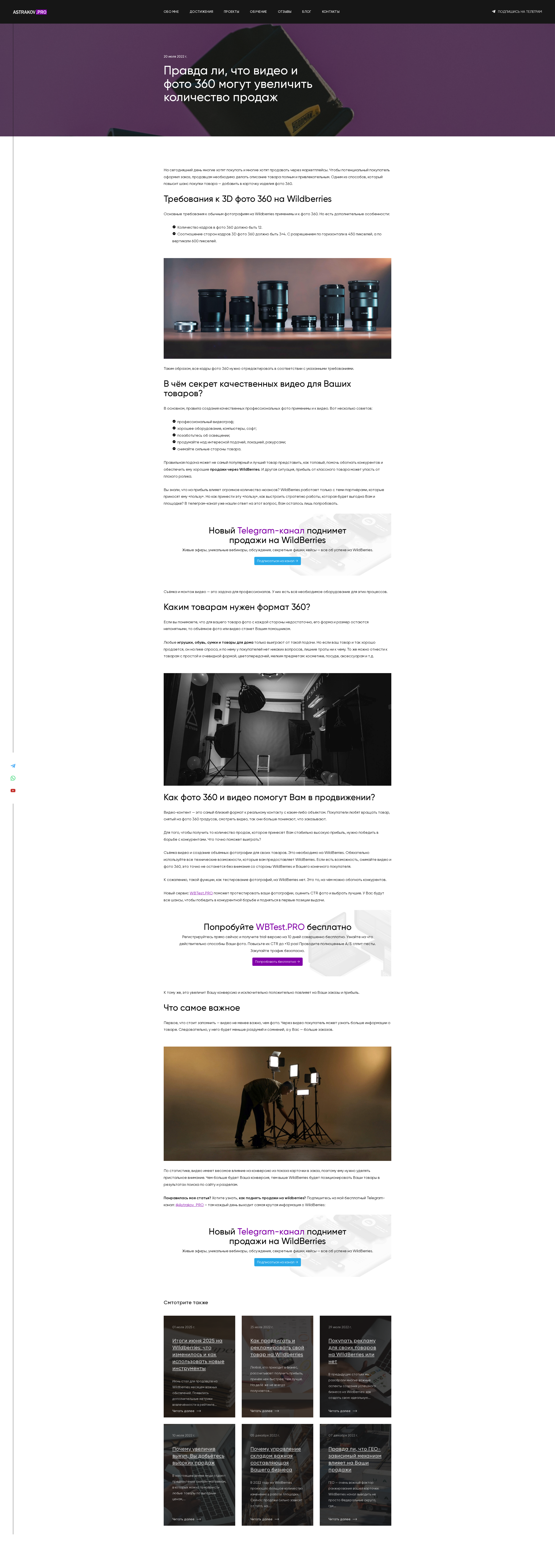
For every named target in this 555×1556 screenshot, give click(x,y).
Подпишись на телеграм (519, 12)
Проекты (231, 12)
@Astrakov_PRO (190, 1205)
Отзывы (285, 12)
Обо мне (171, 12)
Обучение (258, 12)
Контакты (331, 12)
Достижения (201, 12)
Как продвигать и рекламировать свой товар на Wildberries (277, 1347)
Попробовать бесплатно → (277, 962)
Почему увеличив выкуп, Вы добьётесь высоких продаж (198, 1456)
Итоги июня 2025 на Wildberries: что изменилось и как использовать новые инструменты (198, 1354)
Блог (306, 12)
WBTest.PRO (201, 893)
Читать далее (183, 1411)
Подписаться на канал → (277, 561)
